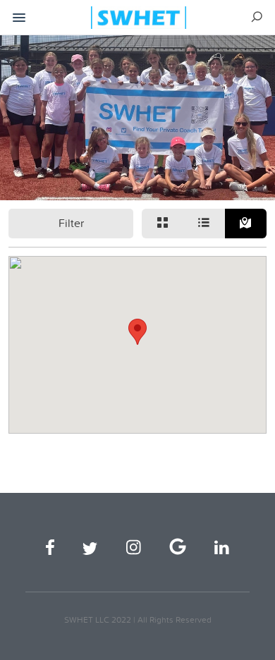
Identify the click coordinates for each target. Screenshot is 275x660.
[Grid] (162, 223)
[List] (204, 223)
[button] (137, 331)
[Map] (246, 223)
